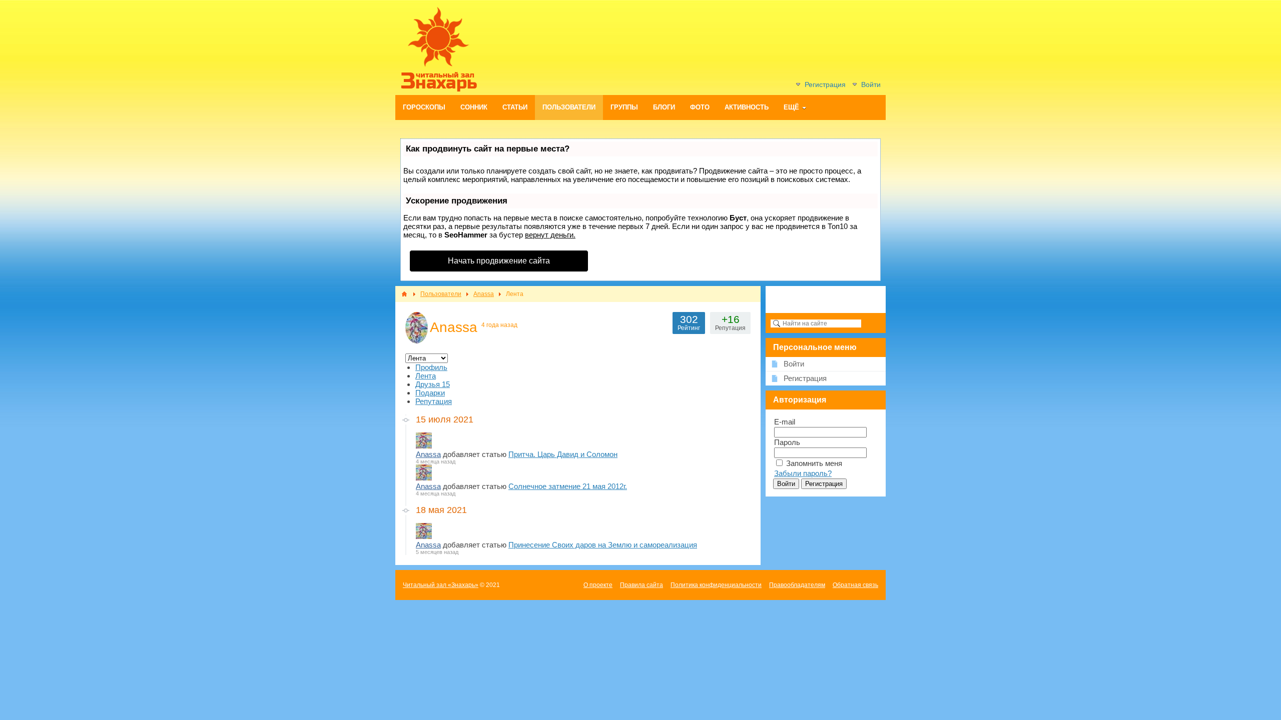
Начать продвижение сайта (499, 260)
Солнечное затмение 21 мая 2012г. (567, 486)
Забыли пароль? (803, 473)
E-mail (784, 422)
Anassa (428, 454)
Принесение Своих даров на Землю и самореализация (602, 544)
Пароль (787, 442)
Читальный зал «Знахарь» (440, 585)
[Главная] (404, 294)
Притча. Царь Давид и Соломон (562, 454)
